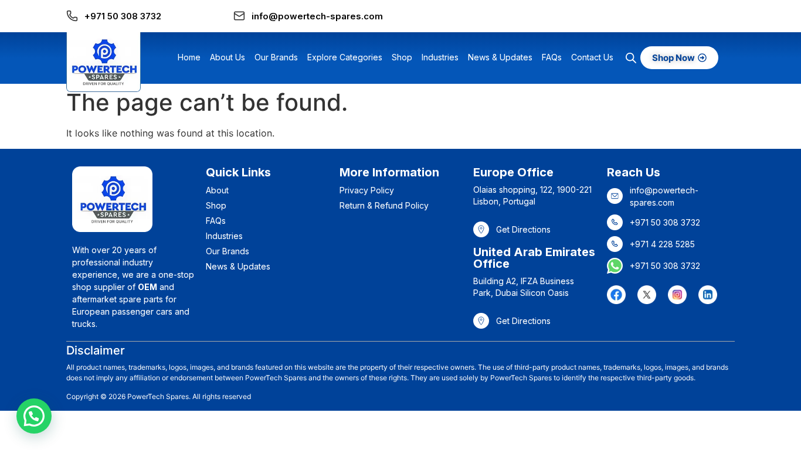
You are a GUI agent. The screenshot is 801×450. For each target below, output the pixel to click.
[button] (34, 416)
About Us (227, 57)
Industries (440, 57)
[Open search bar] (631, 58)
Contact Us (592, 57)
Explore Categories (344, 57)
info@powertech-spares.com (317, 16)
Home (189, 57)
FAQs (552, 57)
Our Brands (276, 57)
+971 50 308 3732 (122, 16)
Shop (402, 57)
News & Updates (500, 57)
